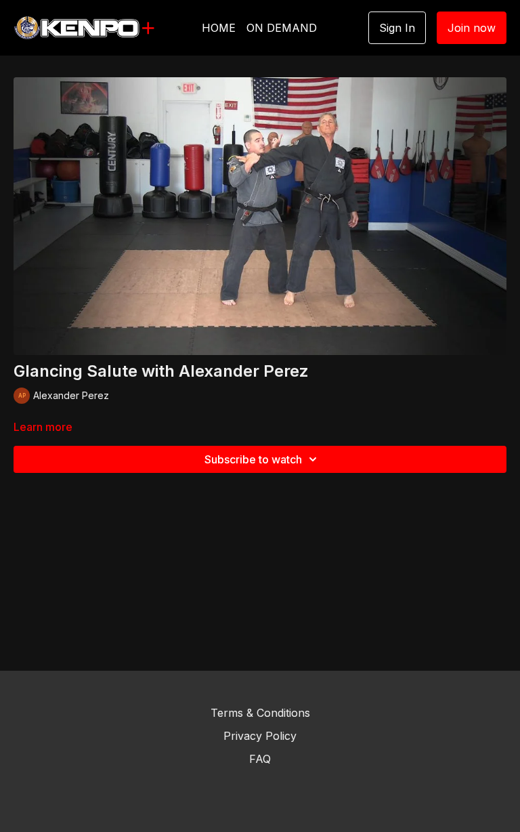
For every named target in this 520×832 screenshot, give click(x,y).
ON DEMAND (281, 28)
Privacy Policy (260, 736)
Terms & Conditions (260, 713)
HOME (219, 28)
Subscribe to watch (253, 459)
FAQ (260, 759)
